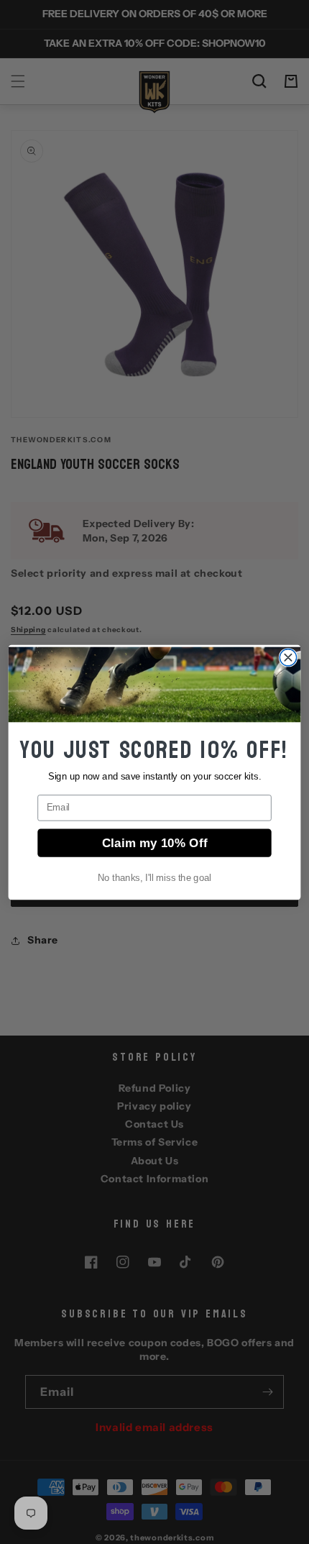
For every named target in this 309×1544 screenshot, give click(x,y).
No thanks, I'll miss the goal (154, 877)
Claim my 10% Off (155, 842)
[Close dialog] (288, 657)
